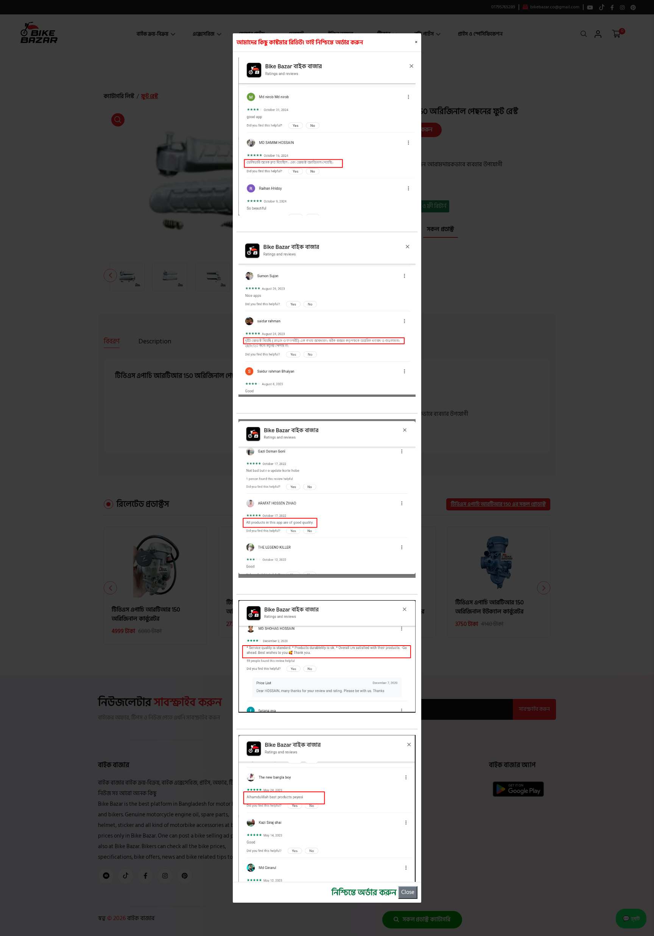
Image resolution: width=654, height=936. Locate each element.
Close (407, 892)
